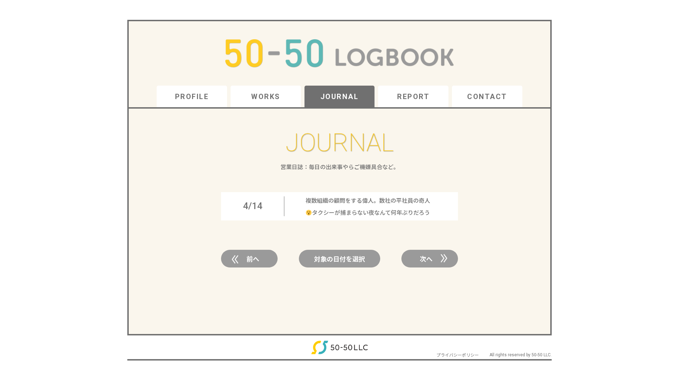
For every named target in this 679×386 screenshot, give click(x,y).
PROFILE (192, 96)
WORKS (265, 96)
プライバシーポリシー (457, 355)
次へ (426, 258)
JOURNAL (339, 96)
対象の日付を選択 (339, 258)
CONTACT (487, 96)
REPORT (413, 96)
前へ (252, 258)
